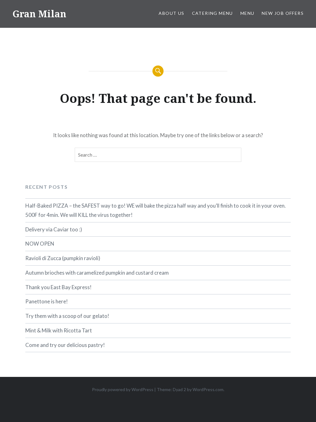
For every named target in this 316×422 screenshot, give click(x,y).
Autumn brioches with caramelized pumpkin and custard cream (97, 272)
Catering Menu (212, 13)
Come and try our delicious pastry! (65, 345)
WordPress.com (208, 389)
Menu (247, 13)
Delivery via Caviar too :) (53, 229)
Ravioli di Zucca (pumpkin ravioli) (62, 258)
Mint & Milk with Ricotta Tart (58, 330)
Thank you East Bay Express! (58, 287)
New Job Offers (283, 13)
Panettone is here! (46, 301)
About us (171, 13)
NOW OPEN (39, 243)
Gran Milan (39, 13)
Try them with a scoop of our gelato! (67, 316)
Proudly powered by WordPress (122, 389)
